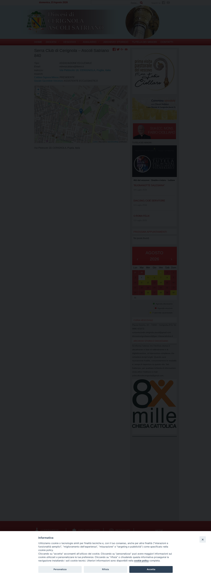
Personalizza (60, 569)
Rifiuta (105, 569)
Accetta (151, 569)
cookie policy (141, 560)
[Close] (203, 539)
